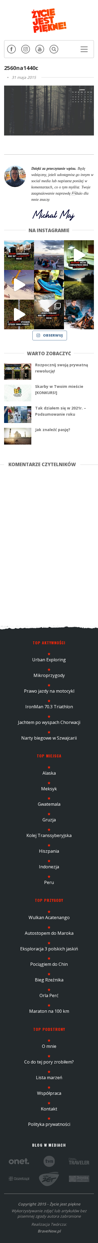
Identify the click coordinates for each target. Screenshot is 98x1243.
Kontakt (49, 1109)
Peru (49, 882)
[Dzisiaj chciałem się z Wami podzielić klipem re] (19, 285)
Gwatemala (49, 804)
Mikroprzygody (49, 675)
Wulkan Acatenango (49, 917)
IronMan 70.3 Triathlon (49, 707)
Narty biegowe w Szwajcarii (49, 738)
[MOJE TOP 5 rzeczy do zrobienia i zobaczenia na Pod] (49, 314)
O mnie (49, 1046)
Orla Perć (49, 995)
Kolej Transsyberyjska (49, 835)
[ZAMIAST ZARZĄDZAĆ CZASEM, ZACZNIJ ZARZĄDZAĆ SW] (79, 314)
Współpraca (49, 1093)
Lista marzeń (49, 1078)
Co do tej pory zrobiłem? (49, 1062)
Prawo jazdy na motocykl (49, 691)
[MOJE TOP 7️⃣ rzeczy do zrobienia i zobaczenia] (19, 255)
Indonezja (49, 867)
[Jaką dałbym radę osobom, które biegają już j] (49, 285)
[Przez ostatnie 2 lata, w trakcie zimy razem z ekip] (49, 255)
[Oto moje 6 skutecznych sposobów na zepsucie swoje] (19, 314)
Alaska (49, 773)
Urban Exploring (49, 660)
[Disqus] (49, 545)
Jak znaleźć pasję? (52, 429)
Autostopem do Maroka (49, 933)
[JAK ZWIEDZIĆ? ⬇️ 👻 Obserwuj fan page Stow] (79, 255)
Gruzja (49, 820)
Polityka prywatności (49, 1124)
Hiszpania (49, 851)
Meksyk (49, 789)
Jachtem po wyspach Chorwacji (49, 722)
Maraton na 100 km (49, 1011)
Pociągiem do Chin (49, 964)
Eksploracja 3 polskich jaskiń (49, 949)
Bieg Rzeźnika (49, 980)
